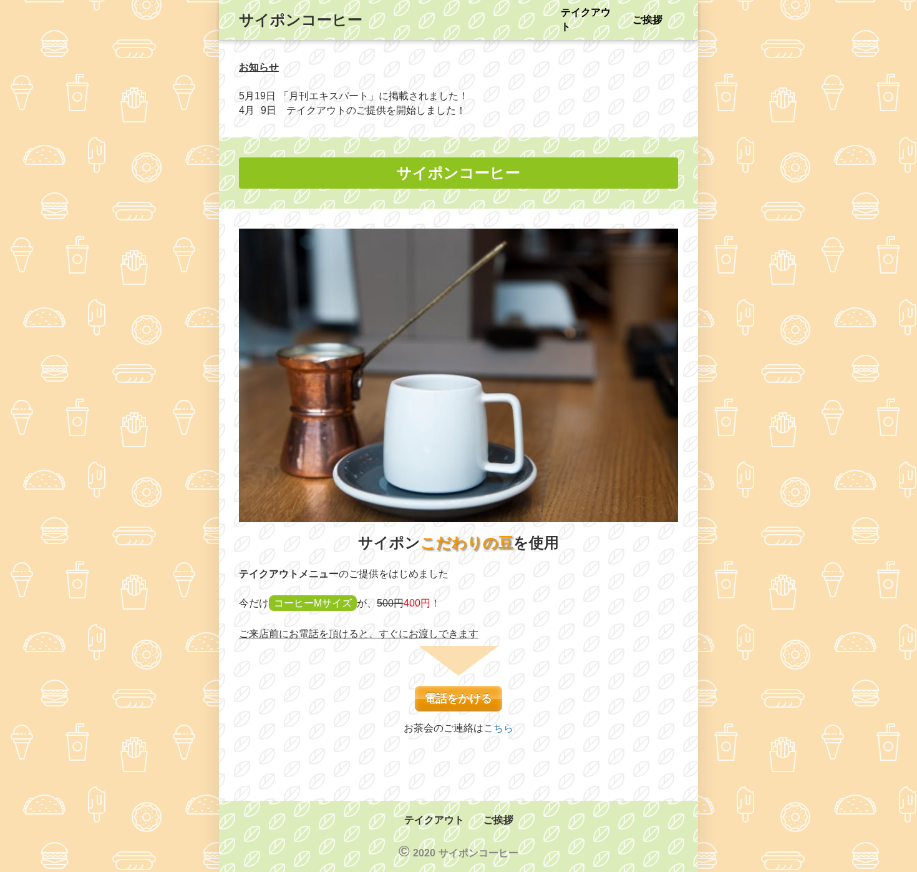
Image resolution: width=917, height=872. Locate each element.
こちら (498, 728)
